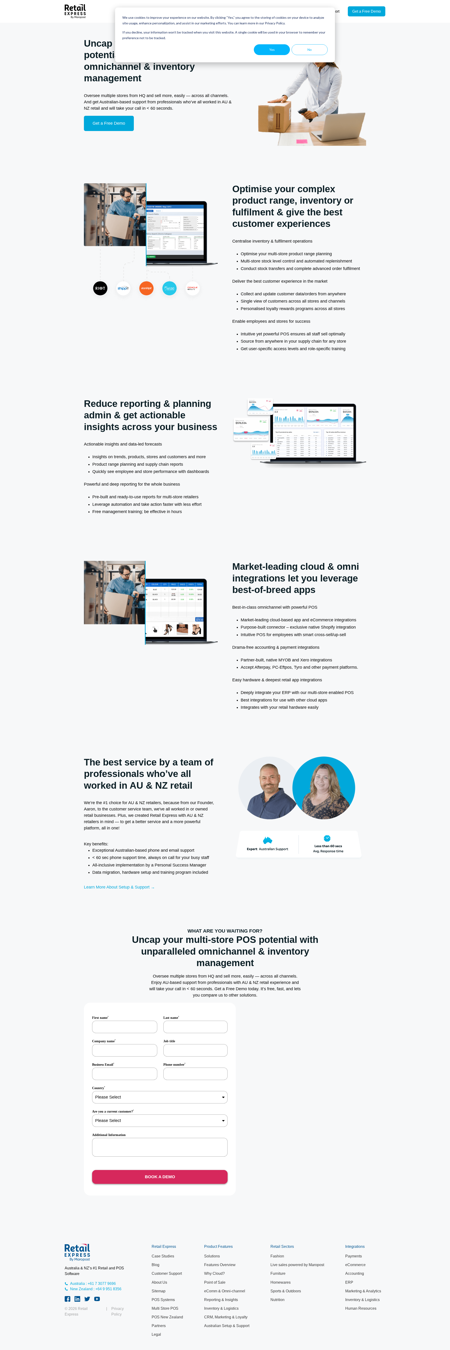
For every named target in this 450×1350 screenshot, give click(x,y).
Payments (353, 1256)
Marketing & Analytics (363, 1291)
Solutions (212, 1256)
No (310, 50)
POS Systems (163, 1300)
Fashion (277, 1256)
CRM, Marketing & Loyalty (226, 1317)
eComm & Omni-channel (224, 1291)
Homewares (280, 1282)
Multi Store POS (165, 1308)
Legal (156, 1334)
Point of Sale (214, 1282)
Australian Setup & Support (226, 1326)
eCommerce (355, 1265)
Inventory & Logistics (221, 1308)
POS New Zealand (167, 1317)
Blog (155, 1265)
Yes (272, 50)
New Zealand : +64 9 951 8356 (95, 1289)
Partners (159, 1326)
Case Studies (163, 1256)
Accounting (354, 1273)
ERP (349, 1282)
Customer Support (167, 1273)
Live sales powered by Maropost (297, 1265)
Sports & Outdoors (285, 1291)
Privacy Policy (117, 1311)
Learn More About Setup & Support (117, 887)
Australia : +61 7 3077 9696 (93, 1284)
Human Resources (360, 1308)
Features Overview (220, 1265)
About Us (159, 1282)
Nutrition (277, 1300)
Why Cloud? (214, 1273)
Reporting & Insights (221, 1300)
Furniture (277, 1273)
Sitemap (158, 1291)
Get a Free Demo (366, 11)
